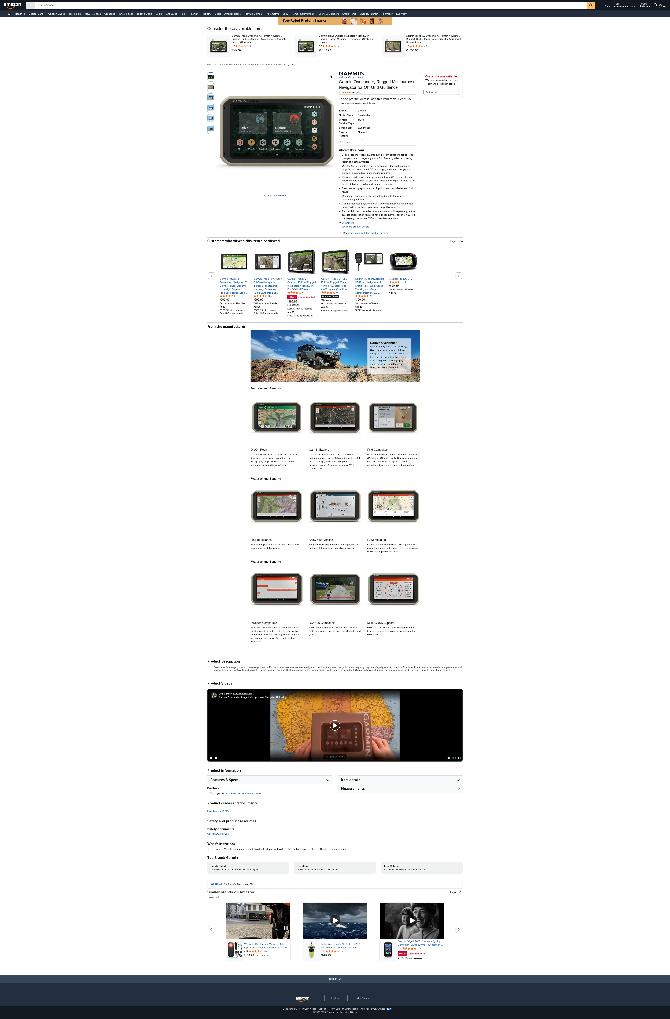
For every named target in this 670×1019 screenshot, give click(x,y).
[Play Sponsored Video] (335, 921)
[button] (8, 13)
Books (159, 13)
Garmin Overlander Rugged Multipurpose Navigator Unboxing (252, 697)
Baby (285, 13)
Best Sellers (74, 13)
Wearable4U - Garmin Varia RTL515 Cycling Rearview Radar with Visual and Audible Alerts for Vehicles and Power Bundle (266, 946)
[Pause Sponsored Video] (286, 928)
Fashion (193, 13)
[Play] (210, 758)
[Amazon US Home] (302, 999)
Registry (206, 13)
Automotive (273, 13)
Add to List (431, 92)
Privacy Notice (309, 1009)
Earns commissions (242, 693)
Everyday (401, 13)
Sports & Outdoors (328, 13)
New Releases (93, 13)
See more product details (355, 226)
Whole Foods (126, 13)
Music (217, 13)
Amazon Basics (56, 13)
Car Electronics (254, 64)
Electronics (212, 64)
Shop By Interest (369, 13)
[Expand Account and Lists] (634, 6)
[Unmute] (459, 758)
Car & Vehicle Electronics (232, 64)
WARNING (216, 884)
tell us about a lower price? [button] (245, 793)
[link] (260, 50)
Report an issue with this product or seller (366, 233)
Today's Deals (144, 13)
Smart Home (349, 13)
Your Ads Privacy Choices (373, 1009)
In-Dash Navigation (285, 64)
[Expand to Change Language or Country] (609, 6)
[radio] (210, 77)
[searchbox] (311, 5)
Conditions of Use (291, 1009)
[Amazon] (13, 5)
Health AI (20, 13)
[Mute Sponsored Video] (286, 935)
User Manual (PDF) (218, 811)
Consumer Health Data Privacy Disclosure (338, 1009)
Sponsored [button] (212, 897)
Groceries (109, 13)
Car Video (268, 64)
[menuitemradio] (454, 758)
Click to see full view (275, 195)
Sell (184, 13)
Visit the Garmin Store (351, 77)
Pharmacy (387, 13)
